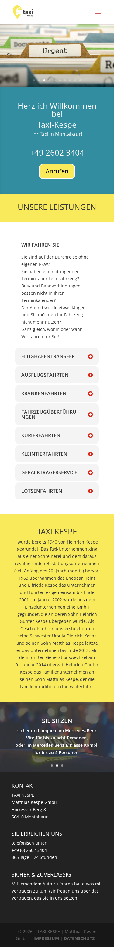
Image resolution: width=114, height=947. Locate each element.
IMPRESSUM (46, 938)
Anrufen (57, 171)
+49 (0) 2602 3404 (29, 850)
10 (80, 80)
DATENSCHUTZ (79, 938)
